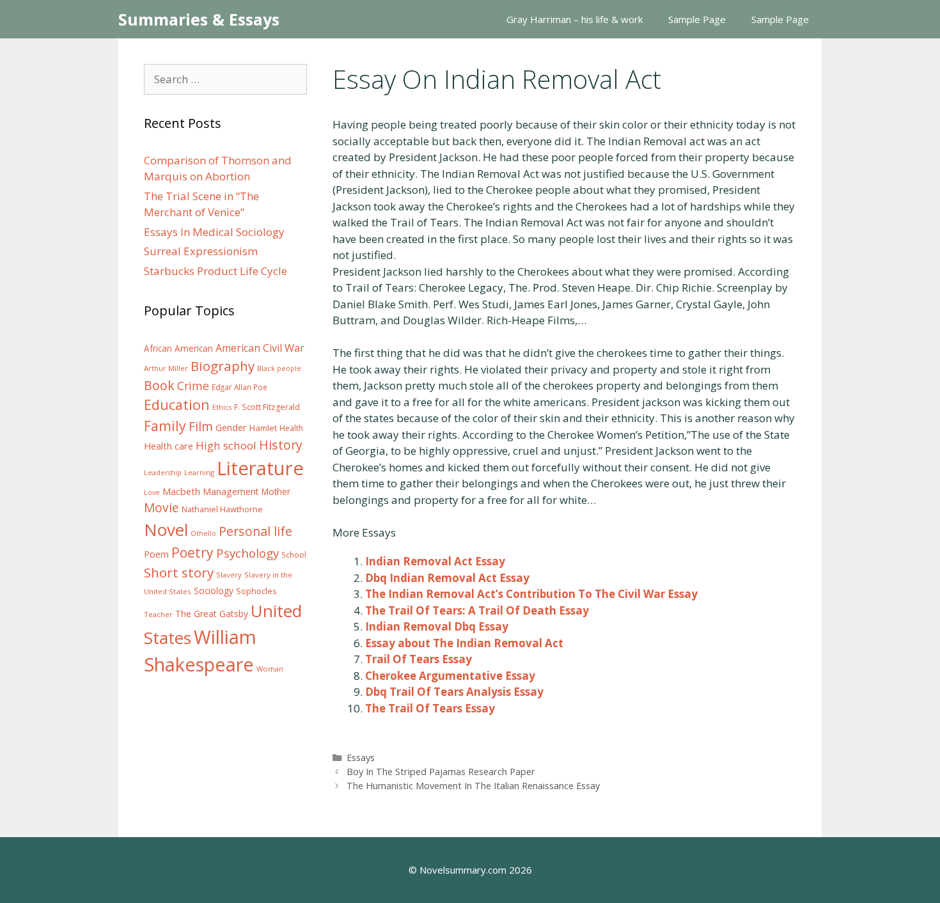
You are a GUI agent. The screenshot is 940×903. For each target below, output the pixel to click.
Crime (193, 385)
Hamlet (263, 428)
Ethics (221, 407)
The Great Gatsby (211, 614)
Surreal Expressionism (201, 251)
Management (231, 491)
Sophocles (256, 591)
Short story (179, 572)
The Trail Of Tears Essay (430, 708)
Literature (260, 468)
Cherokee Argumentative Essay (450, 675)
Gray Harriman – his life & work (574, 19)
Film (201, 426)
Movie (161, 507)
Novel (166, 529)
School (293, 554)
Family (165, 425)
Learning (199, 472)
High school (226, 445)
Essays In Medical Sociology (214, 231)
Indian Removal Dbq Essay (436, 626)
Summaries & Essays (198, 19)
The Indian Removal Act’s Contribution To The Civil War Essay (531, 593)
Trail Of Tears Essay (418, 659)
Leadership (163, 472)
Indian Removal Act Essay (435, 561)
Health (291, 428)
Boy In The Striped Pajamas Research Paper (441, 772)
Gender (231, 427)
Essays (361, 757)
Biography (223, 366)
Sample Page (697, 19)
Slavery (229, 574)
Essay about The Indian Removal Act (464, 643)
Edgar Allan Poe (239, 387)
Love (152, 492)
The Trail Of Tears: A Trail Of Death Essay (477, 610)
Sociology (213, 591)
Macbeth (181, 491)
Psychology (247, 553)
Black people (279, 368)
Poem (156, 554)
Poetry (192, 552)
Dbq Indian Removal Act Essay (447, 577)
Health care (168, 446)
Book (159, 385)
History (280, 444)
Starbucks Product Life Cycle (215, 270)
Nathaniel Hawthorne (222, 509)
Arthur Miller (166, 368)
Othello (203, 533)
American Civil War (259, 348)
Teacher (158, 614)
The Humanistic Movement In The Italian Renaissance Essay (473, 786)
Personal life (255, 531)
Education (177, 404)
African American (178, 348)
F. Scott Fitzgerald (267, 407)
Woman (269, 668)
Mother (276, 492)
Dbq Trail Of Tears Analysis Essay (454, 691)
